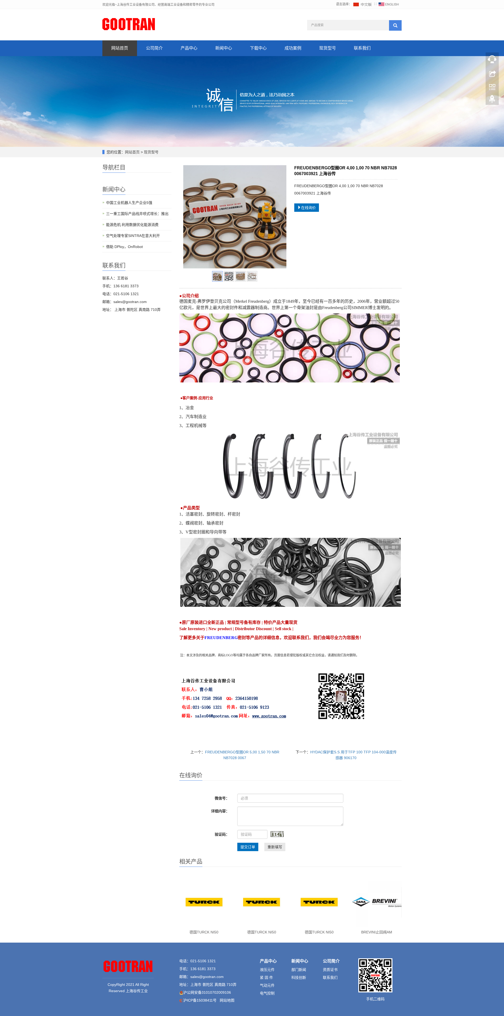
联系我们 (362, 48)
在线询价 (308, 208)
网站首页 (119, 48)
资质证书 (330, 970)
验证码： (222, 834)
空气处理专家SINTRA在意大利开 (133, 236)
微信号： (222, 798)
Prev (190, 217)
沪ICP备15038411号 (200, 1000)
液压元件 (267, 970)
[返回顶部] (492, 100)
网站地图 (227, 1000)
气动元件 (267, 985)
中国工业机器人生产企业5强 (129, 203)
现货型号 (327, 48)
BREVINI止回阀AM (376, 932)
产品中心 (189, 48)
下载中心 (258, 48)
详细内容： (220, 811)
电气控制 (267, 993)
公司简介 (154, 48)
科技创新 (298, 977)
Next (279, 217)
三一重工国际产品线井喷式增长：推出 (137, 214)
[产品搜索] (395, 25)
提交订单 (247, 847)
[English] (389, 4)
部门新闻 (298, 970)
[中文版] (363, 4)
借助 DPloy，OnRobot (124, 247)
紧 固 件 (266, 977)
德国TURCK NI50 (204, 932)
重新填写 (274, 847)
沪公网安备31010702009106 (207, 992)
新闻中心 (223, 48)
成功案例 (293, 48)
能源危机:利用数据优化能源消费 (132, 225)
